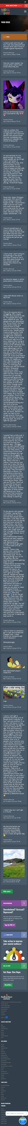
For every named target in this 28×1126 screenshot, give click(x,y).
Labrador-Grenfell (4, 1035)
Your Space (4, 1082)
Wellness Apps (4, 1119)
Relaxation (3, 1118)
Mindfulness (3, 1110)
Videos (2, 1096)
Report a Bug (3, 1123)
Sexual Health (3, 1064)
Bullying (2, 1046)
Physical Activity (4, 1116)
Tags (2, 1025)
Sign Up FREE (9, 925)
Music (2, 1092)
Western (2, 1034)
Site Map (2, 1012)
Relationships (3, 1060)
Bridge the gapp (5, 11)
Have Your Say (4, 1121)
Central (2, 1032)
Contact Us (3, 1014)
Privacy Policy (3, 1011)
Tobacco (2, 1075)
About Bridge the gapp (5, 1005)
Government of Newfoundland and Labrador (6, 997)
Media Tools (3, 1078)
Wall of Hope (3, 1098)
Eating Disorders (4, 1048)
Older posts (7, 891)
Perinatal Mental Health (5, 1058)
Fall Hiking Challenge (5, 1085)
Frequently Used (4, 1028)
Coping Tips (3, 1090)
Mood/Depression (4, 1057)
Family (2, 1049)
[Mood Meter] (14, 952)
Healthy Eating (4, 1055)
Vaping (2, 1076)
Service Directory (6, 1022)
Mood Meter (3, 1112)
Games (2, 1109)
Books (2, 1089)
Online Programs (5, 1103)
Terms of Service (4, 1009)
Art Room (3, 1087)
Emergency (3, 1026)
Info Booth (4, 1041)
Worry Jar (3, 1099)
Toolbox (3, 1106)
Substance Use (4, 1071)
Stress (2, 1069)
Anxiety (2, 1044)
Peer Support (3, 1114)
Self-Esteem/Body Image (5, 1062)
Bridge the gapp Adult (5, 1007)
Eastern (2, 1030)
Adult (2, 1037)
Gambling (3, 1051)
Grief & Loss (3, 1053)
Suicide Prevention (4, 1073)
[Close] (26, 6)
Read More (8, 985)
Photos (2, 1094)
